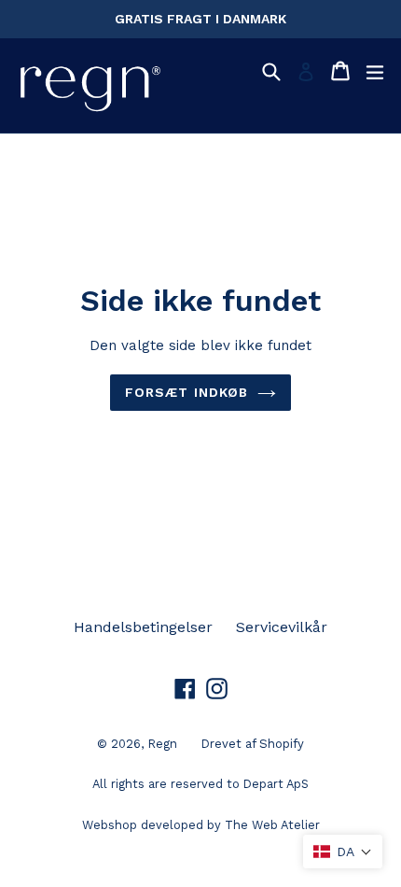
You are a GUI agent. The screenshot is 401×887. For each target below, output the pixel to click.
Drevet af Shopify (252, 744)
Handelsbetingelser (143, 627)
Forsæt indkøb (187, 392)
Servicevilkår (281, 627)
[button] (342, 851)
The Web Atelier (272, 825)
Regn (162, 744)
